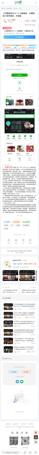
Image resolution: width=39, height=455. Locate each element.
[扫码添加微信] (36, 442)
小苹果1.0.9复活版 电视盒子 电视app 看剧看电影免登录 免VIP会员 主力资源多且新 (24, 323)
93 (15, 264)
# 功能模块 (26, 225)
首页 (4, 8)
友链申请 (8, 424)
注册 (26, 372)
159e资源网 (18, 427)
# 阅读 (6, 228)
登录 (14, 372)
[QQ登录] (17, 381)
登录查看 (20, 37)
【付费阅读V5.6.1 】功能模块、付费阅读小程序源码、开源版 (19, 14)
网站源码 (9, 8)
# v (12, 225)
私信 (34, 21)
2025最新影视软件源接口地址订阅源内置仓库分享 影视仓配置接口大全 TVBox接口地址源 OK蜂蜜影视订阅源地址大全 (24, 333)
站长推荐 (27, 222)
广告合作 (23, 424)
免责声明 (15, 424)
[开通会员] (36, 437)
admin (10, 20)
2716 (20, 264)
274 (31, 264)
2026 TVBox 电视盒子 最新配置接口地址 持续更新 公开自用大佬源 (24, 315)
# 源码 (6, 225)
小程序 (15, 8)
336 (26, 264)
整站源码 (17, 222)
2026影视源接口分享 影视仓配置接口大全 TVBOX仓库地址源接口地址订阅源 (24, 306)
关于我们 (31, 424)
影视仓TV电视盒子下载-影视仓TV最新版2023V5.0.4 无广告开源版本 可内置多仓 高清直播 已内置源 (24, 350)
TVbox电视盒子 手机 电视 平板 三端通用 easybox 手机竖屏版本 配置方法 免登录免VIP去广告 (24, 341)
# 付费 (18, 225)
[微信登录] (21, 381)
